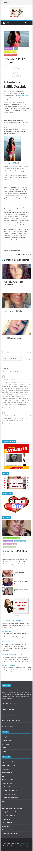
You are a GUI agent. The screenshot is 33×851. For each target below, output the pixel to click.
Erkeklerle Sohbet (7, 787)
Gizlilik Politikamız (7, 740)
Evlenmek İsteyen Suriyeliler (10, 797)
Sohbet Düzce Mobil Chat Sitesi (15, 552)
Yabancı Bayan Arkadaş (8, 830)
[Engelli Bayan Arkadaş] (16, 321)
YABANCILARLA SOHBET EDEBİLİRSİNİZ (13, 283)
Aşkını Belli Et (9, 642)
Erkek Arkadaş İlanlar (8, 783)
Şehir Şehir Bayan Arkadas (10, 51)
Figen (3, 620)
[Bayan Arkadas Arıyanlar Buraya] (7, 591)
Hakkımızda (5, 744)
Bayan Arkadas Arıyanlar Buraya (21, 590)
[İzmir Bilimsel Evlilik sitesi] (16, 294)
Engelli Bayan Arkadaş (12, 338)
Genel (16, 48)
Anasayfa (4, 737)
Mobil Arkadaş (6, 805)
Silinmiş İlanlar (6, 819)
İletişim (4, 751)
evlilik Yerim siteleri (22, 254)
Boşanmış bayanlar (7, 780)
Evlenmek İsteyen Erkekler (9, 794)
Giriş (29, 352)
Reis (3, 631)
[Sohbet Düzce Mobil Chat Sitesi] (16, 528)
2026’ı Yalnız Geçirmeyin (21, 581)
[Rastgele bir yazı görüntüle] (29, 23)
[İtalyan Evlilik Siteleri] (7, 573)
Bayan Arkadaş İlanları (20, 541)
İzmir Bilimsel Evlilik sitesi (14, 311)
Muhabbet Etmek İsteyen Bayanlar (12, 538)
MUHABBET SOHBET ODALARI (13, 654)
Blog (3, 776)
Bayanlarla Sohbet (7, 772)
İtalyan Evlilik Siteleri (20, 572)
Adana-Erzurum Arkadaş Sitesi (13, 250)
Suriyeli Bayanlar (7, 822)
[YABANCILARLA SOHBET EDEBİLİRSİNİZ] (16, 265)
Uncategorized (6, 826)
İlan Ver (4, 747)
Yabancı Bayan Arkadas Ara (10, 54)
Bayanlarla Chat (6, 769)
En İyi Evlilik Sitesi (10, 665)
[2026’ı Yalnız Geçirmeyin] (7, 582)
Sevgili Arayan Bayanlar (9, 547)
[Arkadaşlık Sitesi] (4, 23)
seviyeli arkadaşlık (23, 95)
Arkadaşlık (6, 91)
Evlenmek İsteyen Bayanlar (10, 544)
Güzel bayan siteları (7, 726)
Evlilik (13, 163)
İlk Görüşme (8, 631)
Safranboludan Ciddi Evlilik (13, 620)
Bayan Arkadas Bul (8, 48)
